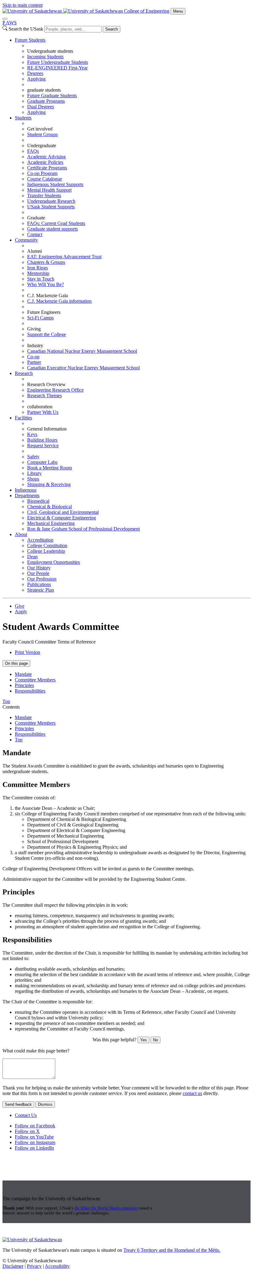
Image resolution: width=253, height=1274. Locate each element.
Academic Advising (46, 156)
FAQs (33, 151)
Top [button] (6, 701)
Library (34, 473)
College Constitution (47, 545)
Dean (32, 556)
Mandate (23, 674)
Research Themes (44, 395)
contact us (192, 1093)
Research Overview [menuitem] (46, 384)
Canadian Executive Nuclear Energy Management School (83, 367)
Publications (39, 584)
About (21, 534)
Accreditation (40, 540)
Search (111, 29)
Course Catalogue (44, 178)
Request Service (43, 445)
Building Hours (42, 440)
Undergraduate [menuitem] (41, 145)
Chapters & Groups (46, 262)
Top (19, 739)
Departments (27, 495)
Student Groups (42, 134)
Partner (34, 362)
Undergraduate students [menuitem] (50, 51)
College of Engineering (146, 11)
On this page (16, 663)
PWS (9, 22)
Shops (33, 478)
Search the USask (26, 28)
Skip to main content (22, 5)
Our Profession (41, 578)
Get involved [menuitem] (39, 128)
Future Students (30, 40)
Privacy (34, 1266)
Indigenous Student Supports (55, 184)
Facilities (23, 417)
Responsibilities (30, 690)
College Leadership (46, 551)
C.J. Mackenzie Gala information (59, 301)
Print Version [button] (27, 652)
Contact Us (26, 1115)
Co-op (33, 356)
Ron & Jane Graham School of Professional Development (83, 528)
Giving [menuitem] (34, 328)
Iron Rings (37, 267)
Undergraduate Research (51, 201)
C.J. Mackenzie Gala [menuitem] (47, 295)
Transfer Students (44, 195)
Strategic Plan (40, 590)
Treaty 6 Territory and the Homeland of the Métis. (171, 1250)
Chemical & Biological (49, 506)
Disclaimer (12, 1266)
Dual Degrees (40, 106)
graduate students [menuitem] (44, 90)
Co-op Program (42, 173)
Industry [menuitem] (35, 345)
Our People (38, 573)
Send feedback (18, 1104)
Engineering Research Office (55, 390)
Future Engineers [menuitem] (43, 312)
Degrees (35, 73)
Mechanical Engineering (51, 523)
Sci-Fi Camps (40, 317)
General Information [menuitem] (47, 428)
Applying (36, 78)
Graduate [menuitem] (36, 217)
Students (23, 117)
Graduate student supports (52, 228)
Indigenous (25, 490)
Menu (178, 11)
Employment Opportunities (53, 562)
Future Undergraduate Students (57, 62)
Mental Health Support (49, 190)
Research (24, 373)
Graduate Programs (46, 101)
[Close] (4, 19)
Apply (21, 611)
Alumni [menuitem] (34, 251)
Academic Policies (45, 162)
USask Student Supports (51, 206)
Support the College (46, 334)
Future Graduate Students (52, 95)
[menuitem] (133, 76)
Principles (24, 685)
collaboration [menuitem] (39, 406)
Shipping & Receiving (49, 484)
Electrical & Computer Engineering (61, 517)
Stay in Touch (40, 278)
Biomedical (38, 501)
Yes (143, 1040)
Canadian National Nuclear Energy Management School (82, 351)
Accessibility (57, 1266)
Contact (34, 234)
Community (26, 240)
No (155, 1040)
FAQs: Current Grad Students (56, 223)
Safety (33, 456)
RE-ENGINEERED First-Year (57, 67)
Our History (39, 567)
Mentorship (38, 273)
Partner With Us (42, 412)
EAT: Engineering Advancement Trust (64, 256)
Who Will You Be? (45, 284)
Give (19, 606)
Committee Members (35, 679)
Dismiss (45, 1104)
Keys (32, 434)
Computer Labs (42, 462)
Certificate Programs (47, 167)
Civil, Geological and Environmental (63, 512)
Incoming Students (45, 56)
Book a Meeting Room (49, 467)
